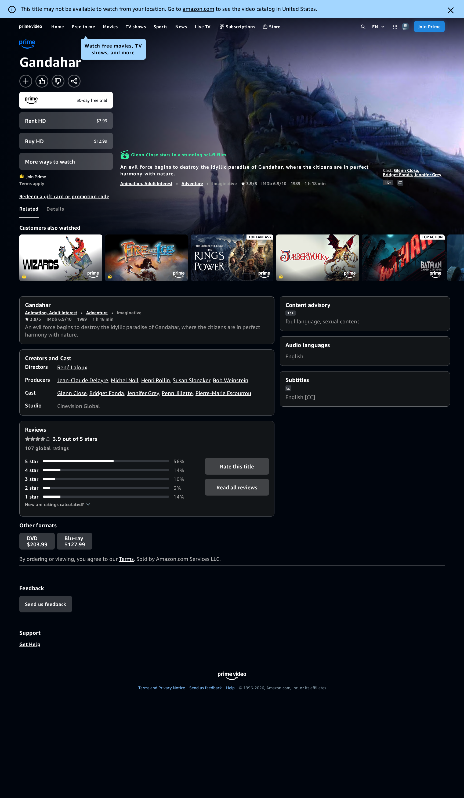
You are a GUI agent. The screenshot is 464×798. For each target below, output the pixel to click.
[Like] (41, 81)
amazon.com (198, 9)
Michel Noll (125, 380)
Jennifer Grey (427, 174)
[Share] (74, 81)
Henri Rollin (155, 380)
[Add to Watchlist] (25, 81)
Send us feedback (205, 687)
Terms (126, 559)
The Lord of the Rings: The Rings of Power (232, 257)
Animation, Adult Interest (146, 183)
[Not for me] (58, 81)
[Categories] (395, 27)
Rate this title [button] (237, 466)
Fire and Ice (146, 257)
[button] (57, 504)
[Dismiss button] (450, 10)
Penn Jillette (177, 393)
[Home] (30, 26)
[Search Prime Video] (363, 27)
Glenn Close (406, 170)
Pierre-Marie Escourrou (223, 393)
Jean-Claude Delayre (82, 380)
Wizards (60, 257)
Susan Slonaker (191, 380)
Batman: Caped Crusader (403, 257)
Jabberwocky (317, 257)
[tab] (29, 209)
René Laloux (72, 367)
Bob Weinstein (230, 380)
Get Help (29, 644)
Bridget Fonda (397, 174)
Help (230, 687)
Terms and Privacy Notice (161, 687)
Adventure (192, 183)
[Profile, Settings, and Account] (405, 27)
